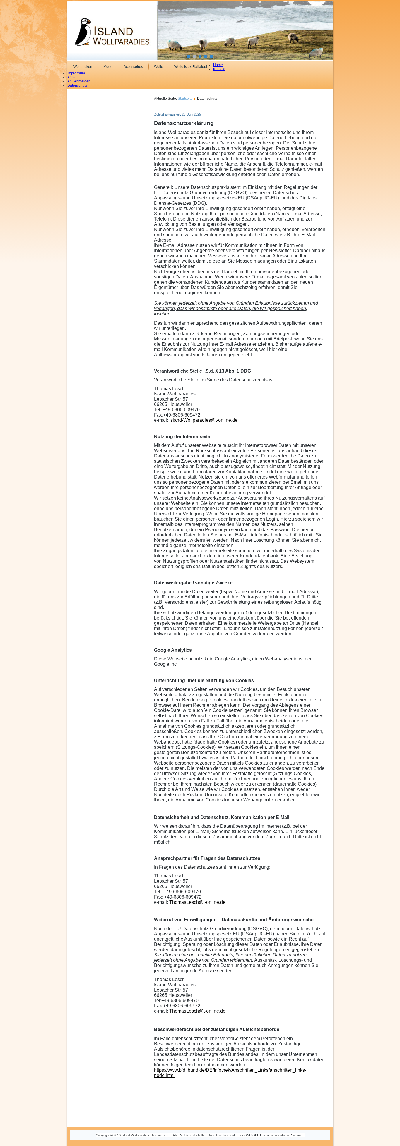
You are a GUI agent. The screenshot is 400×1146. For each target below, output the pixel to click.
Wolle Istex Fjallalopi (190, 67)
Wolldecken (82, 67)
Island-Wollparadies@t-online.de (203, 420)
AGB (71, 77)
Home (218, 65)
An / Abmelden (78, 81)
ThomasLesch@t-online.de (197, 902)
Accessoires (133, 67)
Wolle (158, 67)
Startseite (185, 99)
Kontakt (219, 69)
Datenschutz (77, 85)
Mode (107, 67)
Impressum (76, 73)
